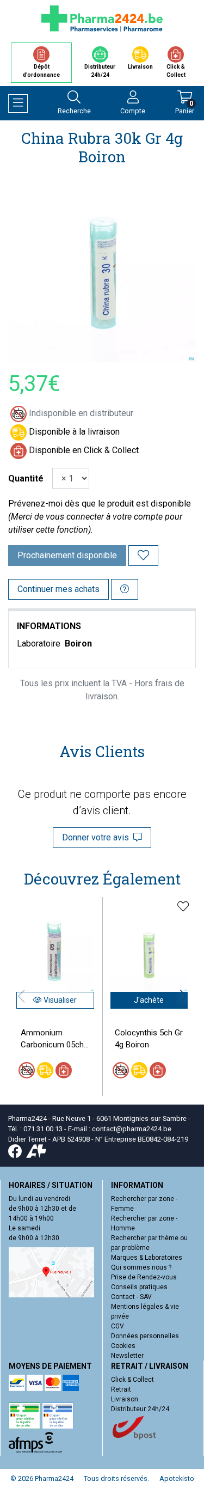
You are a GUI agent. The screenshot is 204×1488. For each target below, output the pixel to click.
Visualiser (59, 1000)
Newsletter (127, 1355)
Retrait (121, 1389)
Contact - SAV (131, 1297)
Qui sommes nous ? (141, 1267)
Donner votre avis (97, 837)
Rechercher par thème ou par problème (149, 1243)
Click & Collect (132, 1379)
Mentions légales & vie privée (145, 1311)
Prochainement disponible (67, 555)
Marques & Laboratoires (146, 1257)
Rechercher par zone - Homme (144, 1223)
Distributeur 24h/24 (140, 1409)
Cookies (123, 1346)
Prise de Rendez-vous (144, 1277)
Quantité (26, 478)
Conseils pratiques (139, 1287)
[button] (183, 996)
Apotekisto (176, 1478)
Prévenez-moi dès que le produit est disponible (99, 503)
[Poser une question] (124, 589)
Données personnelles (145, 1336)
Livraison (124, 1399)
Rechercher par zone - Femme (144, 1203)
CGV (117, 1326)
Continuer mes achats (58, 589)
